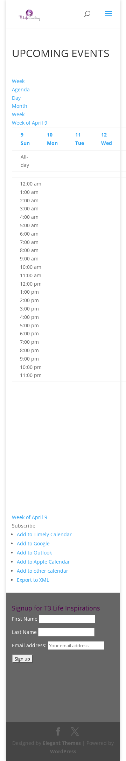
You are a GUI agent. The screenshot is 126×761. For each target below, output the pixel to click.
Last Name (24, 632)
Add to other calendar (42, 570)
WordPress (63, 751)
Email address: (30, 645)
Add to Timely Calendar (44, 534)
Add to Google (33, 543)
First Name (24, 618)
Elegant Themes (62, 743)
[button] (23, 525)
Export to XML (33, 580)
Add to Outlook (34, 552)
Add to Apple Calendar (43, 561)
